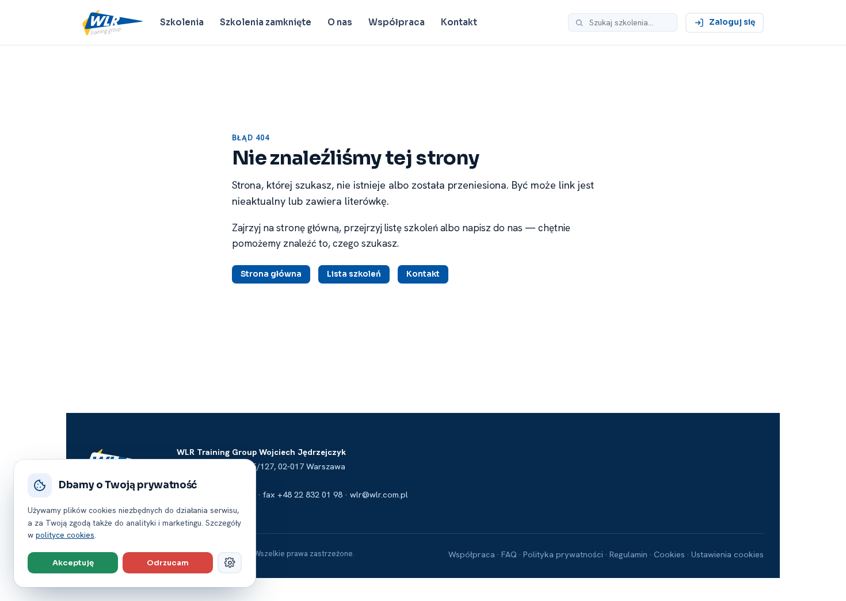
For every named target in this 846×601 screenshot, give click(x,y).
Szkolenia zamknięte (265, 22)
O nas (339, 22)
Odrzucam (168, 563)
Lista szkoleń (354, 274)
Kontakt (459, 22)
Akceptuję (73, 563)
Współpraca (396, 22)
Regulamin (628, 554)
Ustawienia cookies (727, 554)
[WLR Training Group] (112, 22)
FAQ (509, 554)
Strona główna (271, 274)
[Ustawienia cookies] (230, 562)
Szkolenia (182, 22)
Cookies (669, 554)
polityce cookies (65, 535)
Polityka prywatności (563, 554)
